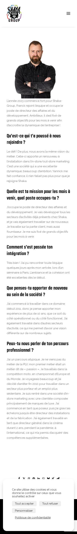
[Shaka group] (15, 13)
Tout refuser (50, 503)
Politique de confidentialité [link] (33, 517)
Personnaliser (24, 510)
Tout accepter (24, 503)
